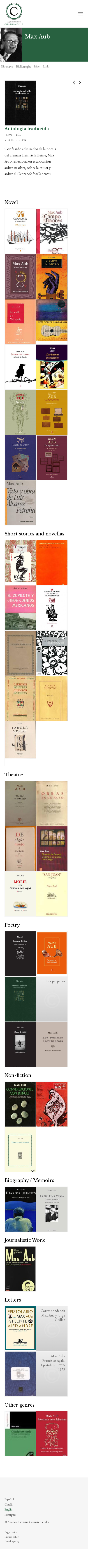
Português (10, 1515)
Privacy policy (12, 1537)
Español (9, 1499)
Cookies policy (12, 1541)
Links (46, 66)
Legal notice (11, 1532)
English (9, 1509)
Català (8, 1504)
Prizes (37, 66)
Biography (7, 66)
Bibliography (23, 66)
